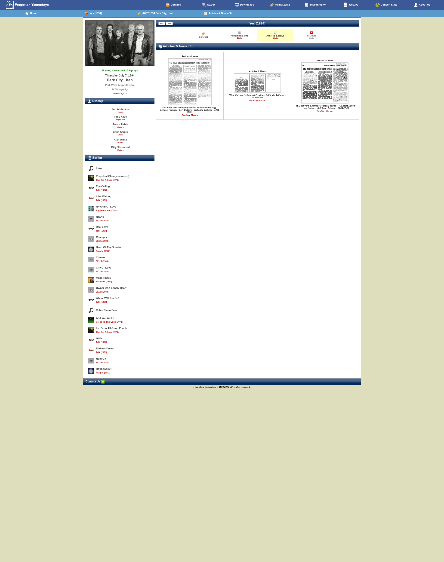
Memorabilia (282, 4)
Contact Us (93, 381)
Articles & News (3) (219, 13)
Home (33, 13)
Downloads (246, 4)
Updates (175, 4)
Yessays (353, 4)
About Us (424, 4)
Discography (317, 4)
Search (211, 4)
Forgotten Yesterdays (31, 4)
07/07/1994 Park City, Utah (157, 13)
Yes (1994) (95, 13)
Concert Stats (388, 4)
